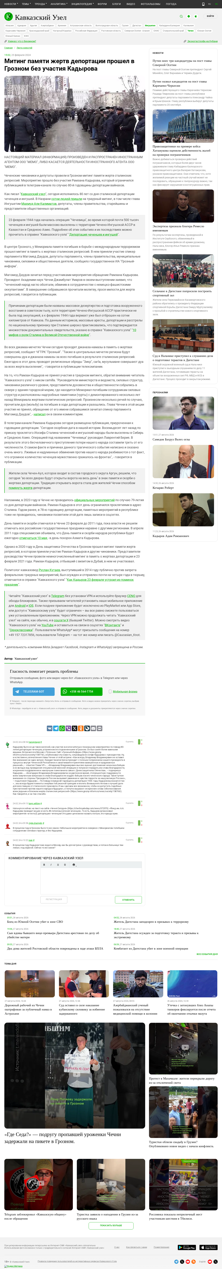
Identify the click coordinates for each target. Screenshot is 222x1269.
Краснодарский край (39, 31)
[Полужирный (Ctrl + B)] (44, 865)
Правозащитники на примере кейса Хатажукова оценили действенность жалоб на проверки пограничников (181, 150)
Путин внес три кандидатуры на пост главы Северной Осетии (182, 62)
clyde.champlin (35, 823)
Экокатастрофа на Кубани (202, 41)
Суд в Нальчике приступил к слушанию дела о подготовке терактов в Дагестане (183, 358)
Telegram (57, 596)
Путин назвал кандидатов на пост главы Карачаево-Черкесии (180, 83)
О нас (116, 1247)
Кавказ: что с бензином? (22, 41)
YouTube (47, 625)
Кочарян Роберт (163, 487)
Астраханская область (81, 25)
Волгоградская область (107, 25)
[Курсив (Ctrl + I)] (51, 865)
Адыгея (33, 25)
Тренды (40, 4)
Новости (10, 4)
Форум (102, 4)
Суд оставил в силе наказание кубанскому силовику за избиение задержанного (82, 1009)
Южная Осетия (204, 31)
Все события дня (207, 954)
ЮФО (26, 36)
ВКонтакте (112, 625)
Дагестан (136, 25)
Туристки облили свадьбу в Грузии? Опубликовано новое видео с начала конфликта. (181, 1144)
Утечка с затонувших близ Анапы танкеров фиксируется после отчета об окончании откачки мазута (191, 1009)
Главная (8, 48)
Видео (131, 4)
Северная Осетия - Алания (137, 31)
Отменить (128, 900)
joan (31, 840)
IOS (31, 605)
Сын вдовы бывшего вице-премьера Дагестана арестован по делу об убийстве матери (53, 935)
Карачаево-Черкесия (15, 31)
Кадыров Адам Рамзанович (171, 536)
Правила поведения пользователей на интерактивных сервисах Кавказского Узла (77, 1261)
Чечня (191, 31)
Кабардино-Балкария (169, 25)
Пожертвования (161, 1247)
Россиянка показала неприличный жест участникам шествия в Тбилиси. (175, 1216)
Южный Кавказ (13, 36)
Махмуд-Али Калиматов (39, 203)
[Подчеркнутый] (57, 865)
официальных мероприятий (94, 500)
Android (20, 605)
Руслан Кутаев (49, 570)
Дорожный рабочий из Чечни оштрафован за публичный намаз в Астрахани (28, 1009)
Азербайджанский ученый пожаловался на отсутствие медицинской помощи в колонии (135, 1009)
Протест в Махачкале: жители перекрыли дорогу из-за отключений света (182, 1080)
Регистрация (54, 899)
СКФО (156, 31)
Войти (210, 16)
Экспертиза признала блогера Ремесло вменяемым (178, 228)
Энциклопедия (81, 4)
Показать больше (111, 1225)
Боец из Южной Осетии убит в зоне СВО (35, 921)
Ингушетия (150, 25)
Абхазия (10, 25)
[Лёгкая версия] (203, 4)
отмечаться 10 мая (33, 538)
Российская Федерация (86, 31)
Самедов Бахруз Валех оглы (171, 439)
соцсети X (61, 620)
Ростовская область (111, 31)
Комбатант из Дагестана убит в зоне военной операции (151, 948)
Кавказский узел (33, 194)
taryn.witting (34, 803)
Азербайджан (47, 25)
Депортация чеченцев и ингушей (93, 234)
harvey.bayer (34, 742)
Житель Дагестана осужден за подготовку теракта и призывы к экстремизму (156, 935)
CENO (131, 596)
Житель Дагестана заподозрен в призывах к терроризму (151, 921)
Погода (171, 4)
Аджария (21, 25)
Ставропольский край (173, 31)
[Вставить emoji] (73, 865)
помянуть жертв (20, 488)
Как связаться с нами (136, 1247)
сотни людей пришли (66, 199)
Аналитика (58, 4)
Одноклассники (21, 630)
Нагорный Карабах (62, 31)
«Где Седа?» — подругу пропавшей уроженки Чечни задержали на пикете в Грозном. (62, 1137)
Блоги (116, 4)
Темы (25, 4)
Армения (62, 25)
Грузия (125, 25)
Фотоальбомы (150, 4)
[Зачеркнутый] (64, 865)
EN (216, 4)
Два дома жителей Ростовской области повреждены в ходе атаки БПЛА (55, 948)
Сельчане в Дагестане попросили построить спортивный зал (182, 293)
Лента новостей (24, 48)
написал (40, 414)
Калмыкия (188, 25)
